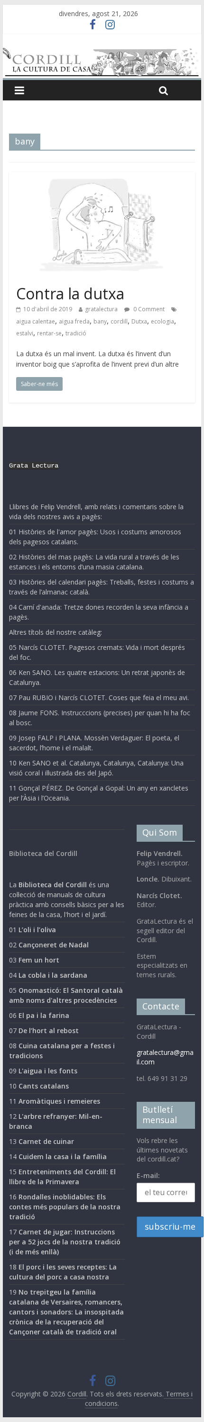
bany (100, 321)
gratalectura (101, 309)
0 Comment (148, 309)
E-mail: (148, 1175)
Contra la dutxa (70, 293)
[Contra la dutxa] (102, 177)
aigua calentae (35, 321)
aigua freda (74, 321)
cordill (119, 321)
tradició (75, 333)
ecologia (162, 321)
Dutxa (139, 321)
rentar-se (49, 333)
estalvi (24, 333)
